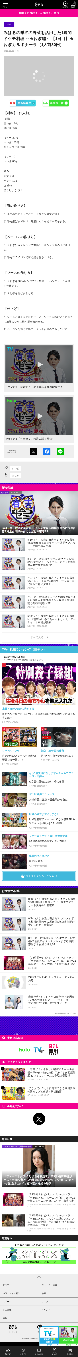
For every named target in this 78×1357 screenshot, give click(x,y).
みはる (15, 475)
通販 (5, 1318)
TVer (22, 103)
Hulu (55, 103)
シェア (46, 451)
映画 (44, 1293)
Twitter (39, 1119)
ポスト (33, 451)
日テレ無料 (53, 1049)
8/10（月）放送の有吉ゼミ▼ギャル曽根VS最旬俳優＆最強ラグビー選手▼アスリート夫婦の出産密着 (52, 902)
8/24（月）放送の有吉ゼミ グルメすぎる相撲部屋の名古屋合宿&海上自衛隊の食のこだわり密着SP (51, 921)
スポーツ (7, 1301)
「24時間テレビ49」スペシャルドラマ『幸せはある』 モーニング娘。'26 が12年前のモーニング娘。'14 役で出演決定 (52, 960)
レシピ (9, 24)
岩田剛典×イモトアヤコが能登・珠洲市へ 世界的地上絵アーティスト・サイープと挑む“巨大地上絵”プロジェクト (51, 999)
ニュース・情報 (49, 1285)
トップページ (13, 1332)
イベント (46, 1309)
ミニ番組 (7, 1309)
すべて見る (37, 637)
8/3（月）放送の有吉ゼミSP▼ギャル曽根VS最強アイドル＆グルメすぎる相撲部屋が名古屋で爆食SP (51, 941)
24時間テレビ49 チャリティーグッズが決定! (51, 979)
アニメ (45, 1301)
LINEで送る (60, 451)
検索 (39, 1332)
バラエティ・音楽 (11, 1293)
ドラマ (6, 1285)
